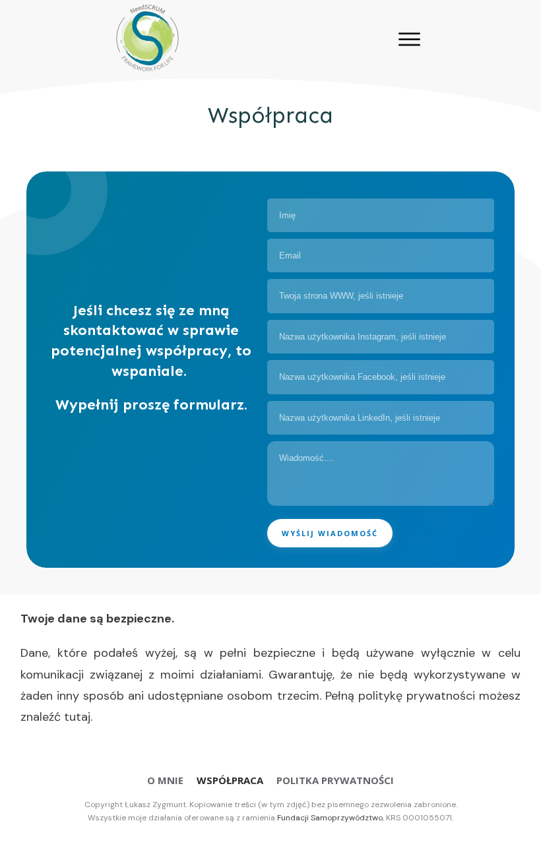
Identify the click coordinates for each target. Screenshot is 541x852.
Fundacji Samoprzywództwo (330, 817)
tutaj (77, 717)
